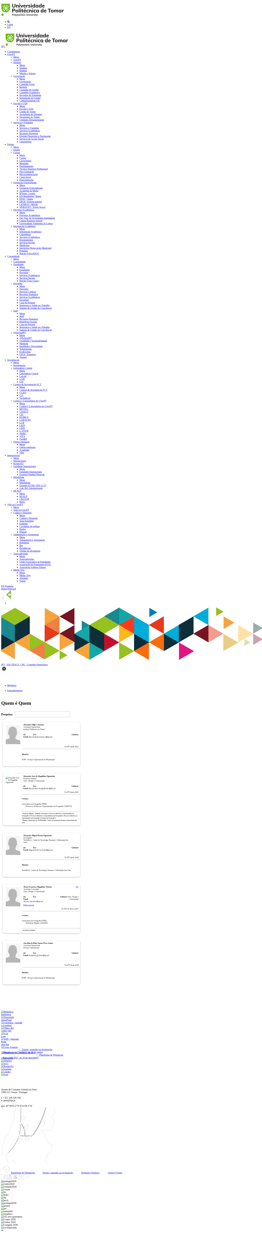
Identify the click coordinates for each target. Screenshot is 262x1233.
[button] (2, 1230)
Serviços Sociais (27, 242)
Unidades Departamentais (31, 120)
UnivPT (11, 54)
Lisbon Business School (30, 220)
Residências (25, 548)
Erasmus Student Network (32, 474)
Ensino (10, 144)
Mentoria (23, 343)
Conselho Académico (29, 92)
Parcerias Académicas (23, 210)
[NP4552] (6, 1061)
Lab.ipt (22, 376)
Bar (21, 545)
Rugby (22, 529)
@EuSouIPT (19, 332)
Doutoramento (26, 166)
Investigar (24, 300)
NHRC (22, 433)
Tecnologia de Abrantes (30, 114)
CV (77, 887)
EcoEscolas (24, 351)
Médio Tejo (18, 570)
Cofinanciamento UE (29, 100)
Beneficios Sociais (28, 321)
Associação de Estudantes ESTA (35, 564)
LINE (22, 428)
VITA (22, 436)
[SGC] (4, 1063)
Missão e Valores (27, 73)
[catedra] (5, 1071)
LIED (22, 425)
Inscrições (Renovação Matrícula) (35, 248)
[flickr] (26, 1178)
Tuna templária (26, 521)
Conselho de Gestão (29, 90)
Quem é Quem (114, 1172)
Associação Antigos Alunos (32, 567)
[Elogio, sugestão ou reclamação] (9, 1047)
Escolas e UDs (20, 103)
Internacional (13, 455)
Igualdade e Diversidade (31, 346)
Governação (19, 76)
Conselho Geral (26, 84)
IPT (3, 46)
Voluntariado (25, 349)
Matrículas (24, 245)
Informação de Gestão (29, 98)
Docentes (17, 283)
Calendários (25, 234)
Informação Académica (24, 226)
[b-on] (4, 1074)
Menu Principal (8, 589)
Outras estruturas (21, 442)
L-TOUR (24, 431)
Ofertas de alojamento (29, 551)
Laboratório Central (22, 368)
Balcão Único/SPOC (29, 253)
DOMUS (23, 417)
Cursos (16, 152)
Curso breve (25, 177)
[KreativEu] (7, 1066)
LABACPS (25, 420)
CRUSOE (24, 499)
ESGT (10, 664)
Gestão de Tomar (27, 111)
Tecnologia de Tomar (29, 117)
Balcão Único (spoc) (29, 281)
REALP (17, 491)
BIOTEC (23, 409)
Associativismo (20, 553)
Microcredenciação (28, 174)
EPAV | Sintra (26, 199)
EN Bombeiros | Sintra (30, 196)
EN (9, 27)
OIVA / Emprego (27, 354)
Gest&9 (23, 439)
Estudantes (18, 264)
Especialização (26, 180)
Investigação (13, 360)
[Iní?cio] (33, 16)
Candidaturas (13, 51)
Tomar (22, 581)
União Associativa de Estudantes (35, 562)
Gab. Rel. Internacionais (31, 488)
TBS (21, 452)
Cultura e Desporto (22, 512)
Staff (15, 311)
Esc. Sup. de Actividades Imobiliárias (37, 218)
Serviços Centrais (27, 291)
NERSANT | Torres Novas (32, 207)
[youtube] (15, 1178)
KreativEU (18, 463)
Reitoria (23, 87)
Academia (24, 450)
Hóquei (23, 532)
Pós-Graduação (26, 171)
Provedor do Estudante (30, 95)
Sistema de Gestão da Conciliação (35, 308)
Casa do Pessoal (27, 302)
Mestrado (23, 163)
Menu (16, 57)
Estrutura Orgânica (90, 1172)
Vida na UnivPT (15, 504)
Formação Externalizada (25, 182)
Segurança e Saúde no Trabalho (34, 305)
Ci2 (21, 395)
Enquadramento (14, 690)
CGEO (22, 392)
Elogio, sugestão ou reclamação (57, 1172)
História (17, 62)
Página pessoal (28, 905)
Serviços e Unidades (23, 122)
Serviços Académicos (29, 130)
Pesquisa (9, 586)
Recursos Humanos (28, 133)
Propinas (23, 251)
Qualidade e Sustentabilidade (33, 341)
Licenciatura (25, 160)
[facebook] (3, 1178)
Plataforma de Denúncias (22, 1172)
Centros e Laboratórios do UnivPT (30, 401)
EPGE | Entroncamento (30, 201)
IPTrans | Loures (27, 193)
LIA (21, 381)
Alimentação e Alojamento (26, 534)
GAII (22, 379)
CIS (21, 414)
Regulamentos (26, 240)
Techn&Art (24, 398)
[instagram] (9, 1178)
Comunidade (13, 256)
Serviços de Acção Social (31, 139)
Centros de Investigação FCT (27, 384)
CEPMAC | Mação (28, 204)
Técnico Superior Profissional (33, 169)
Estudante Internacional (24, 466)
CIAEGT (24, 411)
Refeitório (24, 542)
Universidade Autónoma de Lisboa (36, 223)
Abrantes (23, 578)
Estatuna (23, 523)
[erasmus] (6, 1069)
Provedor (23, 272)
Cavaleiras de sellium (29, 526)
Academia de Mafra (28, 190)
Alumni (23, 357)
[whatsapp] (32, 1178)
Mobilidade (18, 477)
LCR (21, 422)
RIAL (22, 502)
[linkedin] (21, 1178)
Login (10, 24)
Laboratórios (25, 141)
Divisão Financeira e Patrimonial (35, 136)
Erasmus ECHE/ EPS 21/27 (32, 485)
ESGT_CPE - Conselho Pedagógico (30, 664)
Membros (11, 685)
